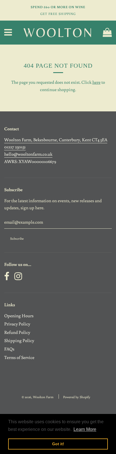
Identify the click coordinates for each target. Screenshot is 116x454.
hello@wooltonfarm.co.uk (28, 154)
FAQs (9, 349)
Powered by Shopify (76, 397)
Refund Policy (17, 332)
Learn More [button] (84, 429)
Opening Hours (19, 315)
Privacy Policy (17, 324)
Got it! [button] (58, 444)
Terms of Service (19, 357)
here (96, 82)
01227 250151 (15, 146)
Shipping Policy (19, 340)
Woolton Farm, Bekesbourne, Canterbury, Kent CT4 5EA (55, 139)
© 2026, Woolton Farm (37, 397)
